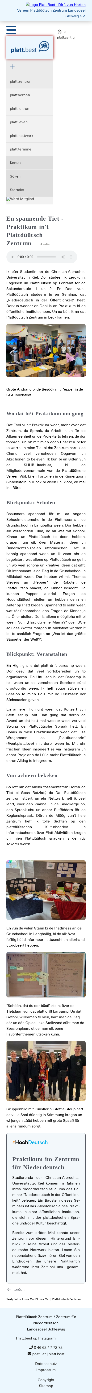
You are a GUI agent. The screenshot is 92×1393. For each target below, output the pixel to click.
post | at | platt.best (48, 1354)
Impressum (46, 1370)
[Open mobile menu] (11, 30)
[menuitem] (29, 81)
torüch (19, 1289)
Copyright (46, 1380)
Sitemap (46, 1385)
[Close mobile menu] (14, 67)
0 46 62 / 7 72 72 (48, 1347)
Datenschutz (46, 1363)
